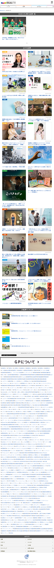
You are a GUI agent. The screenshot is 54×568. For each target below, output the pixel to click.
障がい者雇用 (34, 457)
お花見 (27, 396)
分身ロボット (20, 411)
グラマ (44, 444)
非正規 (45, 461)
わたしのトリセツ (48, 494)
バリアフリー (5, 387)
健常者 (25, 379)
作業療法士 (14, 524)
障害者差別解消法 (46, 372)
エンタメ (30, 542)
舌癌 (49, 517)
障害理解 (33, 476)
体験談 (43, 472)
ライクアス (25, 431)
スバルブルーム (5, 418)
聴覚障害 (29, 376)
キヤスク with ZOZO (34, 463)
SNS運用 (26, 528)
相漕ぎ (20, 511)
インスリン (31, 526)
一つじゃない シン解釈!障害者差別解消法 (12, 303)
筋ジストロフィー (6, 483)
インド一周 (30, 472)
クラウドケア (5, 507)
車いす (3, 374)
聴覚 (8, 376)
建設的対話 (26, 513)
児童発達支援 (32, 530)
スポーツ (32, 383)
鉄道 (22, 452)
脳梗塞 (49, 476)
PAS (28, 524)
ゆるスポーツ (39, 409)
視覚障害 (45, 374)
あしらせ (28, 439)
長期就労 (41, 502)
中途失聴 (41, 431)
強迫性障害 (15, 413)
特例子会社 (29, 400)
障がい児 (50, 411)
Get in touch (33, 444)
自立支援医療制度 (45, 433)
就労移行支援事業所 (17, 379)
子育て (49, 465)
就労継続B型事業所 (14, 426)
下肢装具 (17, 402)
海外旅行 (45, 394)
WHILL (34, 385)
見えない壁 (14, 526)
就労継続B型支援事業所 (7, 424)
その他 (29, 545)
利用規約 (3, 551)
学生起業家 (36, 468)
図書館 (3, 385)
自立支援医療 (32, 528)
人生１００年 (29, 385)
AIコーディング (5, 533)
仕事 (24, 6)
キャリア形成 (13, 485)
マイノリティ (13, 450)
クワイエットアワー (14, 433)
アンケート (30, 394)
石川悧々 (37, 435)
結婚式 (16, 504)
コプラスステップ (36, 483)
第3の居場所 (5, 502)
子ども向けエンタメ (20, 522)
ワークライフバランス (17, 474)
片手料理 (45, 487)
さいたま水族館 (24, 433)
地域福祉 (11, 463)
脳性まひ (50, 374)
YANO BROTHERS (45, 459)
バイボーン (47, 422)
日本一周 (16, 511)
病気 (3, 405)
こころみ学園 (25, 441)
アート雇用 (14, 517)
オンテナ (48, 389)
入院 (41, 400)
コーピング (15, 520)
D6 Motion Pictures (42, 452)
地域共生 (35, 474)
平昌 (3, 394)
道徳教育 (42, 509)
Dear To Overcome (19, 420)
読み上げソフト (33, 415)
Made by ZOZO (5, 465)
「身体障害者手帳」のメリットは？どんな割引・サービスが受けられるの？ (25, 323)
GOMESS (4, 461)
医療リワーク (45, 496)
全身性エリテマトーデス (7, 513)
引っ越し (32, 396)
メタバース (9, 448)
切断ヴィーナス (32, 411)
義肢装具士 (4, 530)
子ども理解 (4, 476)
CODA (30, 474)
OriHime (9, 411)
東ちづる (48, 457)
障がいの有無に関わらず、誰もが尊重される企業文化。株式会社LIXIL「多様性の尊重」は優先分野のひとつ (13, 256)
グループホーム (32, 426)
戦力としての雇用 (29, 507)
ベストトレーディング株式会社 (24, 485)
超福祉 (12, 385)
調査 (26, 394)
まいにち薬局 (49, 470)
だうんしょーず (11, 461)
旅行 (41, 394)
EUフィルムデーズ (15, 452)
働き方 (45, 476)
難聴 (38, 374)
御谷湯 (31, 524)
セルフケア (4, 515)
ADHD (37, 370)
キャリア (48, 472)
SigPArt (42, 468)
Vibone (26, 389)
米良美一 (41, 461)
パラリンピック (35, 387)
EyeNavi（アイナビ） (7, 441)
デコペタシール (33, 418)
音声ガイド (18, 489)
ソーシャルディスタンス (25, 409)
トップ (8, 6)
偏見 (37, 392)
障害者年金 (33, 374)
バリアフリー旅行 (28, 511)
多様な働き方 (41, 457)
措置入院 (27, 418)
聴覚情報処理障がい (6, 428)
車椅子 (39, 372)
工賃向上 (35, 485)
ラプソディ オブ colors (23, 415)
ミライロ (4, 411)
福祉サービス (27, 413)
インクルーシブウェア (45, 463)
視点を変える (22, 520)
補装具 (3, 522)
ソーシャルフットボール (30, 398)
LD (12, 487)
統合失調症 (8, 370)
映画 (41, 374)
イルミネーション (13, 387)
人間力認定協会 (11, 496)
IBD (10, 405)
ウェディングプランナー (25, 504)
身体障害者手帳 (23, 407)
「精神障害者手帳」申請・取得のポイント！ (19, 338)
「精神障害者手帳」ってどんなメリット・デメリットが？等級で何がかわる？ (26, 330)
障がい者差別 (40, 422)
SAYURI (29, 461)
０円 (19, 387)
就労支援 (26, 474)
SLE (40, 511)
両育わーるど (17, 457)
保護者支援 (27, 496)
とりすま (37, 481)
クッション (4, 524)
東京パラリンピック (18, 394)
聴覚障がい (29, 368)
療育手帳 (26, 405)
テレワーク (4, 413)
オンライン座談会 (6, 437)
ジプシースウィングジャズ (15, 491)
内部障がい (41, 368)
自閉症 (16, 405)
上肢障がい (16, 368)
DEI (19, 476)
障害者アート (21, 517)
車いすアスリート (18, 513)
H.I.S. (5, 396)
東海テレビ (39, 428)
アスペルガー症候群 (44, 370)
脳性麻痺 (39, 446)
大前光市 (29, 459)
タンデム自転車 (43, 398)
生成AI (35, 489)
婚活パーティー (32, 448)
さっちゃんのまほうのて (27, 509)
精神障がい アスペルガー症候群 (14, 372)
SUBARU (45, 415)
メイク (34, 400)
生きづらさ (9, 520)
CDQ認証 (20, 530)
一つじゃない (37, 433)
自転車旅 (11, 511)
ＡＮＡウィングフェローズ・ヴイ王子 (10, 455)
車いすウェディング (36, 504)
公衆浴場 (4, 526)
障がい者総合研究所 (27, 392)
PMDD (20, 413)
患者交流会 (19, 528)
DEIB (10, 478)
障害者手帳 (27, 370)
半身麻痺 (12, 402)
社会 (2, 545)
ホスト (36, 389)
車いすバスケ (47, 409)
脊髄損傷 (40, 376)
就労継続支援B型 (18, 463)
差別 (34, 392)
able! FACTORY (24, 426)
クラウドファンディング (7, 528)
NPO (31, 515)
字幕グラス (4, 389)
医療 (15, 528)
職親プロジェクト (43, 517)
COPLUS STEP (5, 485)
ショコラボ (25, 463)
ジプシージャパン (42, 489)
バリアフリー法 (26, 498)
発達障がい (14, 370)
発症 (52, 402)
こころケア (9, 392)
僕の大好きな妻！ (25, 428)
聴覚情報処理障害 (16, 428)
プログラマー (18, 502)
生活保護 (4, 435)
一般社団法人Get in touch (8, 459)
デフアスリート (5, 409)
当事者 (3, 402)
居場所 (27, 515)
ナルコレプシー (34, 437)
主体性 (49, 446)
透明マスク (27, 422)
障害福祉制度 (5, 511)
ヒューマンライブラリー (45, 383)
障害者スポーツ (25, 383)
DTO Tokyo (40, 418)
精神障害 (10, 379)
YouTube (40, 526)
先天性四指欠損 (5, 450)
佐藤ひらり (23, 459)
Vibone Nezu (5, 422)
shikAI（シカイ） (17, 441)
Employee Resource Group (44, 420)
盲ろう (26, 411)
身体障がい (4, 368)
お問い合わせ (31, 548)
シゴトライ (50, 396)
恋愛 (13, 400)
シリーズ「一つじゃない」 (8, 431)
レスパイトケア (30, 481)
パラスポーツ (49, 392)
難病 (38, 400)
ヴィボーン (31, 389)
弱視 (16, 376)
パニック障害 (23, 381)
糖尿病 (19, 526)
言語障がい (35, 368)
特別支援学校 (13, 418)
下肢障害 (17, 385)
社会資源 (42, 528)
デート (23, 387)
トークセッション (6, 383)
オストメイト (37, 524)
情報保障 (13, 489)
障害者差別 (33, 422)
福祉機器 (4, 407)
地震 (9, 530)
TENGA (18, 398)
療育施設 (26, 530)
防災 (52, 528)
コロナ (11, 409)
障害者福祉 (44, 478)
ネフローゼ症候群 (46, 402)
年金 (51, 387)
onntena (4, 392)
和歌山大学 (35, 431)
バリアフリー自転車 (31, 520)
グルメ (31, 405)
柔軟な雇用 (36, 507)
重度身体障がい (5, 433)
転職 (35, 379)
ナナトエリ (33, 428)
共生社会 (45, 446)
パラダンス (35, 511)
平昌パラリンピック (18, 389)
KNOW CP (42, 435)
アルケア (9, 526)
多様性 (39, 474)
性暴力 (49, 507)
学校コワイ (4, 487)
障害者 (35, 372)
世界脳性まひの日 (29, 435)
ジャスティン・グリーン (16, 437)
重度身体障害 (47, 431)
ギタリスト (16, 494)
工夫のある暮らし (6, 489)
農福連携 (50, 483)
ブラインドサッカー (44, 387)
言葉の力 (19, 450)
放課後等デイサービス (41, 530)
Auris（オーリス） (35, 439)
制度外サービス (19, 507)
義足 (32, 407)
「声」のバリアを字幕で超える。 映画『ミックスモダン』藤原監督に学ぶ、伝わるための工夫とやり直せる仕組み (13, 205)
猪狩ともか (44, 411)
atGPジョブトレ (19, 446)
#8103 (3, 509)
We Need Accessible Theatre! (17, 465)
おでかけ (39, 6)
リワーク (4, 474)
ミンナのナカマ (42, 424)
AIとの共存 (50, 530)
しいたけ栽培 (44, 483)
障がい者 (33, 370)
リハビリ (15, 478)
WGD (13, 435)
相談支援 (47, 528)
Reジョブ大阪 (5, 457)
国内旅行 (50, 394)
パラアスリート (37, 407)
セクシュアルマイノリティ (34, 402)
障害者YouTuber (44, 481)
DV (20, 509)
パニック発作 (16, 381)
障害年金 (9, 435)
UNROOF (39, 444)
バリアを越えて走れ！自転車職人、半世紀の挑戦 (13, 166)
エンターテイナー (10, 522)
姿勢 (51, 522)
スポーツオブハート (15, 383)
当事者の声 (10, 515)
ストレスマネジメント (25, 483)
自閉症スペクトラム (6, 517)
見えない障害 (38, 487)
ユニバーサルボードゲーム (30, 446)
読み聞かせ (36, 509)
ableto (38, 498)
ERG (36, 420)
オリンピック (42, 392)
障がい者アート (29, 468)
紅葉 (34, 381)
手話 (51, 407)
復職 (7, 478)
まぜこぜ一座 (25, 444)
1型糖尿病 (24, 526)
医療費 (37, 528)
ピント (9, 524)
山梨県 (28, 457)
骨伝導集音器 (12, 422)
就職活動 (44, 379)
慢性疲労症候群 (24, 494)
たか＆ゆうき (25, 491)
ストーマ (43, 524)
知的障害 (40, 415)
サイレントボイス (13, 415)
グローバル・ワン (41, 448)
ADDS (32, 413)
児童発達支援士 (19, 496)
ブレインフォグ (39, 494)
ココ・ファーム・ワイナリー (36, 441)
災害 (12, 530)
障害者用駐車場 (17, 498)
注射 (36, 526)
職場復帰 (9, 474)
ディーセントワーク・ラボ (8, 500)
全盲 (19, 376)
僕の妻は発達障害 (47, 428)
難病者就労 (23, 457)
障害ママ (27, 487)
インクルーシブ (39, 476)
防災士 (15, 530)
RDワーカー (31, 494)
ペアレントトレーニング (20, 481)
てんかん (24, 376)
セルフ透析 (23, 455)
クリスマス (28, 387)
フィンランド (46, 450)
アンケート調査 (47, 441)
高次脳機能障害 (45, 455)
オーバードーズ (21, 396)
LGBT (40, 389)
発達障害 (12, 376)
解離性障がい (49, 400)
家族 (43, 474)
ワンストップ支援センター (12, 509)
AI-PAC (36, 413)
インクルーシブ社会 (28, 478)
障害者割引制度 (33, 452)
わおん (38, 426)
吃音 (23, 487)
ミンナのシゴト (5, 426)
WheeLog (36, 394)
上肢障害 (22, 385)
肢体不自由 (35, 515)
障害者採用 (46, 376)
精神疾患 (4, 520)
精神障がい (48, 368)
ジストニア (4, 494)
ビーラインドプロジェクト (8, 446)
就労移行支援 (44, 396)
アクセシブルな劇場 (30, 465)
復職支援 (31, 470)
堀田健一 (45, 520)
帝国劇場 (38, 465)
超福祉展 (44, 381)
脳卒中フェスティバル (22, 470)
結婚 (10, 400)
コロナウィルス (45, 407)
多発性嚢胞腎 (5, 491)
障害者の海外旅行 (22, 472)
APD (42, 426)
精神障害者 (30, 379)
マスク (33, 409)
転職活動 (39, 379)
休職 (50, 496)
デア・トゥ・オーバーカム (8, 420)
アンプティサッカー (28, 372)
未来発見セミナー (30, 420)
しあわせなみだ (43, 507)
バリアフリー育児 (6, 468)
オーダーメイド (22, 524)
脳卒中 (35, 470)
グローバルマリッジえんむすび (20, 448)
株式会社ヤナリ (13, 472)
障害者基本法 (46, 485)
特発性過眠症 (26, 437)
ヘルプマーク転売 (6, 398)
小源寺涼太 (35, 461)
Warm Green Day (20, 435)
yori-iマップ (4, 481)
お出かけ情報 (37, 478)
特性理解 (33, 496)
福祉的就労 (18, 444)
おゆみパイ (10, 396)
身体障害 (4, 372)
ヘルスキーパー (14, 407)
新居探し (38, 396)
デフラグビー (20, 418)
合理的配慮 (17, 459)
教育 (46, 474)
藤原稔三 (36, 517)
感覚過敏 (31, 433)
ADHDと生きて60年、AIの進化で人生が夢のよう (13, 71)
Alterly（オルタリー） (46, 439)
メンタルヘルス (37, 472)
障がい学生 (11, 502)
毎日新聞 (8, 385)
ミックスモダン (29, 517)
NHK (13, 405)
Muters (46, 413)
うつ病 (3, 370)
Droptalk (31, 489)
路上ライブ (10, 494)
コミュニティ (46, 515)
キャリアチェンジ (15, 483)
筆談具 (30, 431)
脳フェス (14, 470)
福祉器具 (50, 520)
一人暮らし (18, 392)
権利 (36, 513)
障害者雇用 (38, 381)
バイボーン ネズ (20, 422)
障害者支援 (20, 478)
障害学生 (17, 500)
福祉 (44, 389)
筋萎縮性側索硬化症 (46, 491)
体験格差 (33, 522)
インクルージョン (44, 500)
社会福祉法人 (5, 444)
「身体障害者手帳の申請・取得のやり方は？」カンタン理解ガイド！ (24, 315)
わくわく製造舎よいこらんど (42, 522)
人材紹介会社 (37, 405)
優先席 (10, 381)
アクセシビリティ (6, 452)
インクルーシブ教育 (12, 476)
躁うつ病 (19, 374)
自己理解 (30, 500)
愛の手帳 (21, 405)
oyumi (15, 396)
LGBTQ (25, 402)
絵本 (49, 474)
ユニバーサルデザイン (20, 400)
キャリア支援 (36, 500)
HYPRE (15, 424)
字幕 (9, 389)
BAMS (38, 385)
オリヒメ (14, 411)
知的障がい (21, 370)
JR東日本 (26, 452)
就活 (23, 515)
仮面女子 (39, 411)
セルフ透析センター (36, 455)
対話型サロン (23, 500)
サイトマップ (4, 548)
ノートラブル (18, 431)
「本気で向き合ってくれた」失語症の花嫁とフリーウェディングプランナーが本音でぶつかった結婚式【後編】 (39, 230)
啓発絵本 (28, 522)
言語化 (11, 533)
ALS (31, 491)
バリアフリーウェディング (8, 504)
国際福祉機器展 (44, 405)
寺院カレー (31, 450)
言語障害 (32, 487)
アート (48, 385)
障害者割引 (4, 379)
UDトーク (16, 409)
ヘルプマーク (5, 381)
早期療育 (41, 413)
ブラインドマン (38, 450)
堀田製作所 (39, 520)
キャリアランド (41, 470)
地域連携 (40, 485)
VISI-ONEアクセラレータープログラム (11, 439)
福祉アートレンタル (6, 470)
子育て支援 (11, 481)
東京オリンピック (9, 394)
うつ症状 (8, 374)
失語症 (10, 457)
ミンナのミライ (34, 424)
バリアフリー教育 (25, 476)
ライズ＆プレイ (17, 487)
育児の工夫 (13, 468)
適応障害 (10, 413)
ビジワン (23, 439)
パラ (12, 389)
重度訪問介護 (5, 463)
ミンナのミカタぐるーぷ (24, 424)
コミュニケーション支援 (7, 498)
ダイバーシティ (21, 468)
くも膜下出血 (41, 513)
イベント (4, 400)
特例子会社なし (17, 515)
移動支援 (35, 502)
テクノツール (12, 507)
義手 (29, 407)
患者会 (6, 405)
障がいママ (44, 465)
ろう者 (8, 407)
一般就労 (24, 502)
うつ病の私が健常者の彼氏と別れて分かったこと (20, 346)
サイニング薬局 (5, 472)
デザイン (43, 385)
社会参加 (32, 513)
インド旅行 (25, 450)
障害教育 (4, 448)
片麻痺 (7, 402)
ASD (9, 487)
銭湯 (47, 524)
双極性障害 (13, 374)
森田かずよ (25, 489)
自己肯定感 (38, 496)
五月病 (22, 398)
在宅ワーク (29, 502)
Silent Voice (4, 415)
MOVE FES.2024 (37, 491)
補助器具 (13, 398)
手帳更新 (48, 509)
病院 (44, 400)
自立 (14, 392)
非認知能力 (4, 496)
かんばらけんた (36, 459)
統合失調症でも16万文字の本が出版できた (38, 254)
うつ (3, 376)
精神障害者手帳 (26, 374)
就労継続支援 (12, 444)
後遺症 (3, 478)
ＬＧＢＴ (37, 383)
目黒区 (40, 515)
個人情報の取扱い (32, 551)
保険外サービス (45, 504)
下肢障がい (10, 368)
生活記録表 (33, 498)
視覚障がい (23, 368)
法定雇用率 (34, 376)
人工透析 (29, 455)
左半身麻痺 (47, 513)
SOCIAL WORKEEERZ (21, 461)
